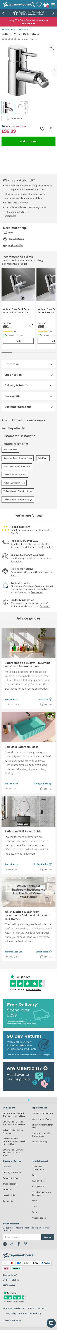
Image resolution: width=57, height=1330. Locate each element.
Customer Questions (18, 407)
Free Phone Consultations (38, 1168)
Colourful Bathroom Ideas (21, 747)
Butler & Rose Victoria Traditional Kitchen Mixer (14, 1123)
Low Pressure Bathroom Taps (16, 466)
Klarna (34, 1206)
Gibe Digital (16, 1320)
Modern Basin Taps (40, 1141)
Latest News (44, 952)
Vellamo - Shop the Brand (14, 474)
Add (25, 340)
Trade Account (9, 1183)
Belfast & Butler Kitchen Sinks (42, 1126)
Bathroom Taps (8, 29)
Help (10, 232)
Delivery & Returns (17, 385)
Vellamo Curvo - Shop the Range (17, 491)
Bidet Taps (23, 29)
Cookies (23, 1313)
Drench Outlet (9, 1195)
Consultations (16, 238)
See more (45, 605)
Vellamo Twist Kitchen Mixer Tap (13, 1131)
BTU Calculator (38, 1186)
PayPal (34, 1200)
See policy (47, 546)
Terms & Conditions (35, 1308)
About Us (7, 1189)
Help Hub (7, 1166)
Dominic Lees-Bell (14, 951)
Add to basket (37, 141)
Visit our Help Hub (11, 1279)
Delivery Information (12, 1172)
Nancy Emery (11, 699)
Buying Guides (15, 245)
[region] (28, 311)
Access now (37, 591)
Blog (34, 1175)
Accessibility (35, 1313)
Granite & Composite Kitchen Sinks (41, 1134)
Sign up (47, 1237)
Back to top (28, 1100)
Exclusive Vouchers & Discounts (41, 1193)
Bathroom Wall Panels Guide (23, 831)
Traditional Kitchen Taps (42, 1113)
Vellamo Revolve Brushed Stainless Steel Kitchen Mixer (14, 1141)
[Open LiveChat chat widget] (51, 1323)
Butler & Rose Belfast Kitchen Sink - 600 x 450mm (12, 1152)
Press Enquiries (39, 1217)
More (13, 574)
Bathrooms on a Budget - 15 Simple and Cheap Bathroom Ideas (27, 664)
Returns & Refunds (11, 1178)
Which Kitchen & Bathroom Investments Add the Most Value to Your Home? (27, 915)
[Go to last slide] (3, 13)
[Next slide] (54, 13)
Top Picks (45, 699)
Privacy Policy (10, 1313)
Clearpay (36, 1212)
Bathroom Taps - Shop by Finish (17, 458)
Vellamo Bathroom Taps (14, 482)
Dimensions (19, 119)
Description (12, 364)
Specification (13, 374)
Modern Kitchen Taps (41, 1119)
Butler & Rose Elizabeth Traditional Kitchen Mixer (14, 1114)
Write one (33, 39)
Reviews (10, 396)
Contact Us (8, 1201)
